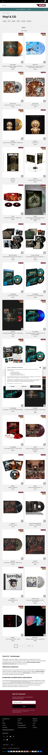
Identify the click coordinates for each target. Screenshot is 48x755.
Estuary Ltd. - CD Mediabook (35, 525)
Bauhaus (13, 637)
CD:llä (44, 660)
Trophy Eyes (35, 64)
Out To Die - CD (35, 562)
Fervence (13, 141)
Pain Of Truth (13, 103)
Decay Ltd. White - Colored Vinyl (35, 180)
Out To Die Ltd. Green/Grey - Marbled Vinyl (13, 562)
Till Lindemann (13, 294)
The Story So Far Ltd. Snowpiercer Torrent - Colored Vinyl (35, 601)
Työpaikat (35, 727)
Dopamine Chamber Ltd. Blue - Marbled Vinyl (35, 639)
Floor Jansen (13, 64)
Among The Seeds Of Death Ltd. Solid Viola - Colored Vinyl (35, 449)
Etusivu (3, 13)
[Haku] (10, 5)
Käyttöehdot (20, 723)
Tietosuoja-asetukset (22, 727)
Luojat (34, 723)
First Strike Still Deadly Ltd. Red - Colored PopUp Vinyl (13, 334)
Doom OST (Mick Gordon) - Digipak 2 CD (12, 217)
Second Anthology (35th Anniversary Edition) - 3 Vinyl (13, 257)
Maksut (3, 723)
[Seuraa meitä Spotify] (7, 739)
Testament (13, 331)
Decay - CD (12, 180)
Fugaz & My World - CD (13, 600)
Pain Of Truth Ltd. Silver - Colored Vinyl (13, 105)
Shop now (29, 9)
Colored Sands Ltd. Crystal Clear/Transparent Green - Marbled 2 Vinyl (35, 218)
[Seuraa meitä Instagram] (7, 736)
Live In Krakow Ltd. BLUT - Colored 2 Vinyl (13, 448)
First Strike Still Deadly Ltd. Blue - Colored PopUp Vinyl (35, 410)
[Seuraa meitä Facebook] (4, 736)
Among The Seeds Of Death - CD (35, 487)
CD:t (9, 21)
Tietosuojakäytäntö (21, 725)
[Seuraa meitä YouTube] (10, 736)
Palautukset (4, 727)
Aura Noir (13, 523)
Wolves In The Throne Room (35, 523)
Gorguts (35, 216)
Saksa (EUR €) (5, 744)
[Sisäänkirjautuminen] (41, 1)
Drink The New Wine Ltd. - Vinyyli (13, 639)
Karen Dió (13, 598)
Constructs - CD (35, 142)
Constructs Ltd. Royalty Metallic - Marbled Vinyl (13, 142)
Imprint (19, 720)
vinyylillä (5, 662)
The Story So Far (35, 598)
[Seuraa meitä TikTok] (13, 736)
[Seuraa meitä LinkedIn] (4, 739)
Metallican (34, 671)
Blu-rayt (23, 21)
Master (35, 447)
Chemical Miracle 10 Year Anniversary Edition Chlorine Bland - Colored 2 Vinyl (35, 67)
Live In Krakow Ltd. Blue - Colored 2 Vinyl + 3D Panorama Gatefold (35, 334)
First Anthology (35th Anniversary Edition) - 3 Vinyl (35, 257)
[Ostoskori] (44, 1)
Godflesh (13, 178)
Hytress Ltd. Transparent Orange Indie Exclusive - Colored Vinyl (13, 67)
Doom (13, 216)
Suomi (12, 744)
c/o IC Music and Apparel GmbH (13, 748)
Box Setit (29, 21)
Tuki (3, 720)
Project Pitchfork (13, 255)
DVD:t (18, 21)
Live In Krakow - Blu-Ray (13, 295)
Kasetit (13, 21)
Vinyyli (4, 21)
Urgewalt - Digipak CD (12, 487)
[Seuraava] (32, 646)
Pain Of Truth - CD (35, 105)
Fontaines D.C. (35, 637)
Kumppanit (35, 720)
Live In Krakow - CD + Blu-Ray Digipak (35, 295)
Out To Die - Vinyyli (13, 525)
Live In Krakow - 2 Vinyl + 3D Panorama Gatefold (13, 409)
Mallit (34, 725)
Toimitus (4, 725)
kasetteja (22, 674)
